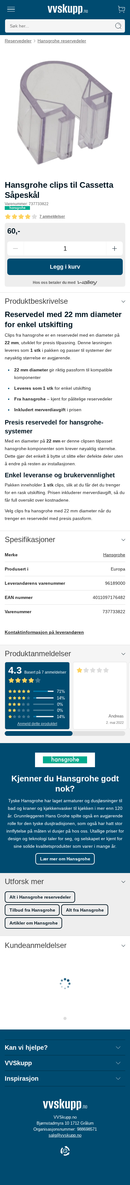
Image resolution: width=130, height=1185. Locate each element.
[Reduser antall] (15, 248)
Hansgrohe (114, 554)
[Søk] (118, 26)
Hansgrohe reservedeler (62, 40)
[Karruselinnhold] (65, 111)
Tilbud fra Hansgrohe (32, 910)
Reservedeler (18, 40)
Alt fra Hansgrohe (85, 910)
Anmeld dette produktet (37, 724)
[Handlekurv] (121, 9)
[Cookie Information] (65, 1151)
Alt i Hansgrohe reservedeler (40, 897)
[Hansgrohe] (17, 208)
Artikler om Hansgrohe (33, 922)
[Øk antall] (114, 248)
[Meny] (11, 9)
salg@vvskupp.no (65, 1135)
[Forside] (67, 9)
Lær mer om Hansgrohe (65, 858)
